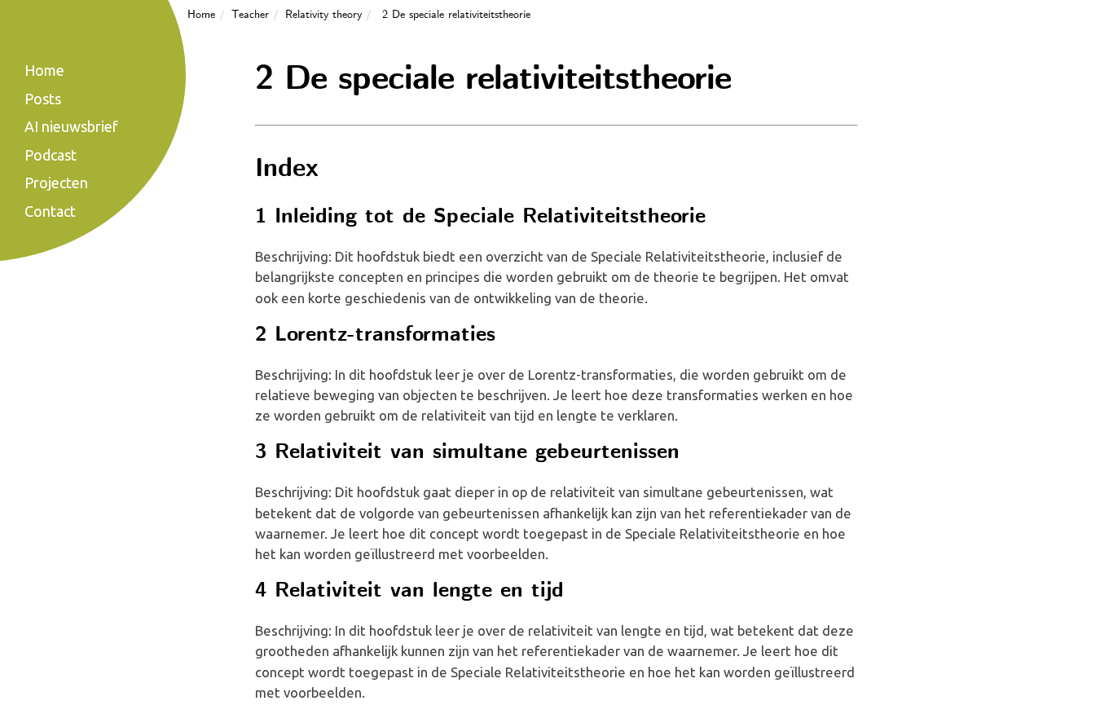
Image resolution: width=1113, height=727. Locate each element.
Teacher (250, 14)
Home (201, 14)
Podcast (50, 155)
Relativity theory (323, 14)
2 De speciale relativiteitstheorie (456, 14)
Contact (50, 211)
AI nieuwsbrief (71, 126)
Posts (42, 98)
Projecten (56, 182)
